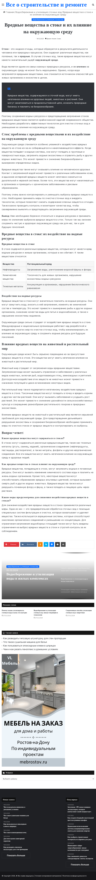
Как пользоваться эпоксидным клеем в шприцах (29, 645)
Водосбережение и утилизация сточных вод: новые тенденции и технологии (46, 612)
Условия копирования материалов (48, 876)
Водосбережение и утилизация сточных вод (38, 12)
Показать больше (16, 855)
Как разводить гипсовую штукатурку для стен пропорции (34, 638)
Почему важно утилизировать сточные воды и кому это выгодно (14, 611)
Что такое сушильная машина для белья (25, 642)
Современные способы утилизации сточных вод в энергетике (79, 611)
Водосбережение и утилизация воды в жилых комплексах (30, 576)
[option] (48, 575)
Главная (9, 12)
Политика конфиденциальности (75, 876)
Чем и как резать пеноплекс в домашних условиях (30, 649)
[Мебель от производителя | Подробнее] (33, 766)
